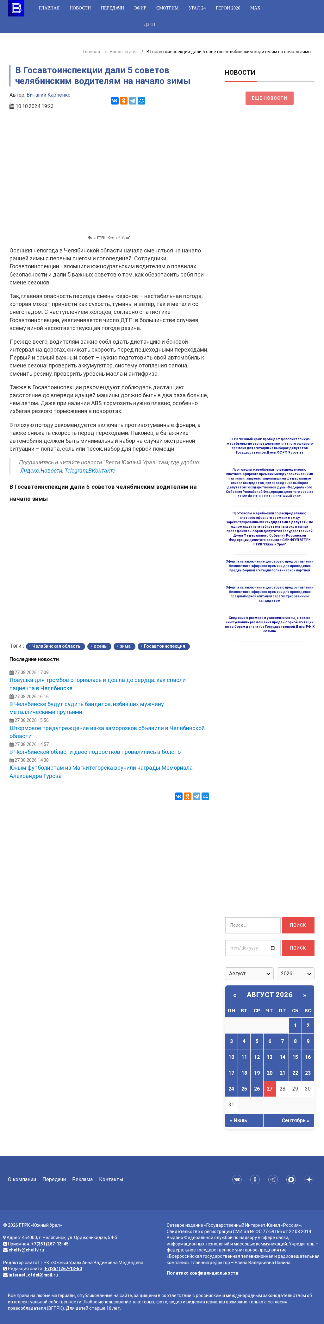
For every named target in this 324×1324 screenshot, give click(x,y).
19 (257, 1073)
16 (308, 1057)
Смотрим (167, 8)
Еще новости (269, 98)
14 (282, 1057)
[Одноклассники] (124, 101)
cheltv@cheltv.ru (26, 1249)
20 (269, 1073)
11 (244, 1057)
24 (231, 1089)
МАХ (255, 8)
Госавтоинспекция (164, 646)
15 (295, 1057)
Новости (80, 8)
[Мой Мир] (141, 101)
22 (295, 1073)
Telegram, (76, 470)
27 (269, 1089)
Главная (49, 8)
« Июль (238, 1120)
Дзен (149, 24)
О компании (22, 1179)
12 (257, 1057)
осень (100, 646)
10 (231, 1057)
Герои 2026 (228, 8)
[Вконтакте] (238, 1179)
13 (269, 1057)
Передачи (112, 8)
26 (257, 1089)
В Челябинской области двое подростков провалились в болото (95, 751)
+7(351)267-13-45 (50, 1243)
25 (244, 1089)
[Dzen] (310, 1179)
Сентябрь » (295, 1120)
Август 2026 (270, 995)
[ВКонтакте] (115, 101)
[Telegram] (132, 101)
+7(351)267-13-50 (63, 1268)
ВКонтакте (101, 470)
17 (231, 1073)
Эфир (140, 8)
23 (308, 1073)
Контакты (111, 1179)
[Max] (292, 1179)
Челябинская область (56, 646)
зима (125, 646)
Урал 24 (197, 8)
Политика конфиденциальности (202, 1273)
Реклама (82, 1179)
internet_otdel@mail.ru (33, 1274)
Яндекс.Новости (41, 470)
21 (282, 1073)
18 (244, 1073)
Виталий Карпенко (49, 95)
